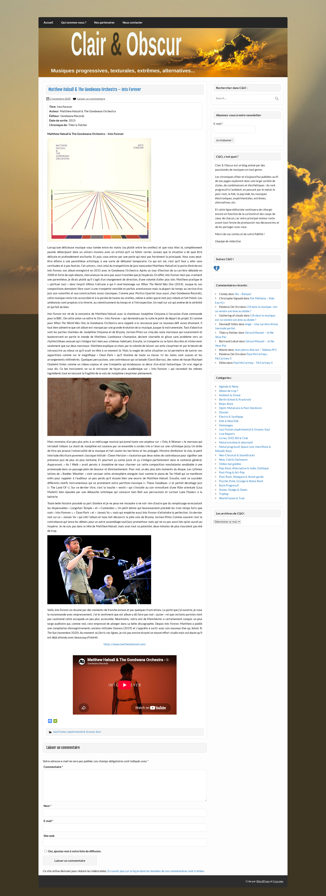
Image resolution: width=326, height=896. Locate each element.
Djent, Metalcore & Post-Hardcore (240, 408)
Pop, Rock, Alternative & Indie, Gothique (244, 468)
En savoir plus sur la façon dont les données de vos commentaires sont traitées (156, 871)
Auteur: (54, 111)
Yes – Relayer (243, 294)
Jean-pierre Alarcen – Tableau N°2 (256, 349)
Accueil (48, 22)
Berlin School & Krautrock (235, 399)
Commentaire (53, 766)
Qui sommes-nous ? (73, 22)
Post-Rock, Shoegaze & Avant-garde (241, 476)
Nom (48, 805)
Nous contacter (132, 22)
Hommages (226, 425)
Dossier (224, 412)
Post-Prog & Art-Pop (231, 472)
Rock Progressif (229, 485)
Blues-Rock (226, 403)
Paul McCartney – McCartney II (253, 362)
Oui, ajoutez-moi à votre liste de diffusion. (74, 851)
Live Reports (227, 433)
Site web (49, 835)
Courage (278, 881)
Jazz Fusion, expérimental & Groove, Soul (77, 731)
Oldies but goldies (230, 464)
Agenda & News (229, 386)
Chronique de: (58, 125)
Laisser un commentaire (91, 98)
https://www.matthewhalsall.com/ (125, 644)
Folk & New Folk (229, 421)
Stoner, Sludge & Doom (233, 489)
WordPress (263, 881)
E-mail (48, 821)
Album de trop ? (228, 390)
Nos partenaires (104, 22)
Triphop (223, 493)
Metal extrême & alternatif (236, 442)
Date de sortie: (58, 120)
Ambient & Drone (230, 395)
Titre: (52, 106)
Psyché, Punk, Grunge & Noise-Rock (241, 481)
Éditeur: (54, 116)
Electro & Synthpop (231, 416)
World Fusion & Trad (231, 498)
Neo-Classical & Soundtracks (237, 455)
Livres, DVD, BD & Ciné (233, 438)
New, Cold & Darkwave (233, 459)
